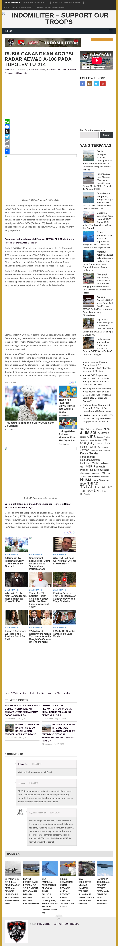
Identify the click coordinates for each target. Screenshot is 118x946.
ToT (110, 487)
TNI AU (100, 487)
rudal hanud (105, 476)
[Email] (41, 146)
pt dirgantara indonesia (90, 473)
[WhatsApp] (41, 121)
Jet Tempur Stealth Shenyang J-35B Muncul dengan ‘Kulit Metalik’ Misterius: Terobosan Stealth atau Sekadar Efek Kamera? (97, 394)
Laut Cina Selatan (90, 460)
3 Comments (21, 73)
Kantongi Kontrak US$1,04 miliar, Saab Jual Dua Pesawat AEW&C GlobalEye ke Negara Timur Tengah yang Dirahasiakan (98, 306)
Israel (97, 446)
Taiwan (83, 484)
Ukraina (100, 490)
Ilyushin (40, 693)
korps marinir (87, 456)
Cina (91, 436)
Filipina (100, 443)
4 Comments (10, 719)
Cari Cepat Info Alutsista (93, 130)
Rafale (83, 476)
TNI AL (86, 486)
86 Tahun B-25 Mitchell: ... (35, 3)
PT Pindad (106, 473)
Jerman (84, 450)
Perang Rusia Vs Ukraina (94, 469)
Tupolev (66, 693)
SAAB (95, 480)
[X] (41, 131)
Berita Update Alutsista (57, 69)
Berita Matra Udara (37, 69)
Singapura (104, 480)
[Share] (41, 151)
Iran (91, 446)
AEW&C (14, 693)
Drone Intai (84, 440)
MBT (82, 467)
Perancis (99, 466)
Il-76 (32, 693)
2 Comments (47, 744)
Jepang (105, 447)
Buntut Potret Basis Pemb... (67, 3)
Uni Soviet (85, 494)
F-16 (105, 440)
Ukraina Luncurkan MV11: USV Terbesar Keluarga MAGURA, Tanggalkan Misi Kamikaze (98, 418)
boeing (83, 437)
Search (106, 135)
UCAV (89, 491)
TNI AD (92, 483)
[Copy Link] (41, 141)
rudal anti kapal (93, 476)
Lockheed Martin (89, 463)
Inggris (83, 446)
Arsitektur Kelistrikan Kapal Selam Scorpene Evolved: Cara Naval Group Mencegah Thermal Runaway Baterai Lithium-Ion (98, 261)
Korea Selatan (89, 453)
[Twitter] (96, 83)
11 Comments (47, 719)
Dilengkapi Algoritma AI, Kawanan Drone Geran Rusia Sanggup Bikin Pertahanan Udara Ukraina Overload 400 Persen (97, 283)
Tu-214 (56, 693)
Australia (103, 432)
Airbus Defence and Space (91, 429)
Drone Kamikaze (96, 440)
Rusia (48, 693)
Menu (8, 31)
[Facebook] (41, 126)
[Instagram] (89, 83)
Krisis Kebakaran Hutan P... (51, 8)
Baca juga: (10, 239)
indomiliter (9, 69)
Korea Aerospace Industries (101, 450)
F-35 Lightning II (88, 443)
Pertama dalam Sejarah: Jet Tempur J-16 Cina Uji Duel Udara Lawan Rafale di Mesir (97, 408)
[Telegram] (41, 136)
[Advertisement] (41, 97)
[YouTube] (103, 83)
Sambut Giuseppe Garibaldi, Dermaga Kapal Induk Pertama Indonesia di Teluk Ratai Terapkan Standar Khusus (97, 160)
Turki (83, 490)
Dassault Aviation (103, 437)
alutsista (24, 693)
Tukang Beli (23, 764)
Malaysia (104, 463)
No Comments (11, 738)
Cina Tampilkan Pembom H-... (18, 8)
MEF (89, 466)
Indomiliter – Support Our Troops (58, 924)
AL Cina (107, 429)
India (107, 443)
